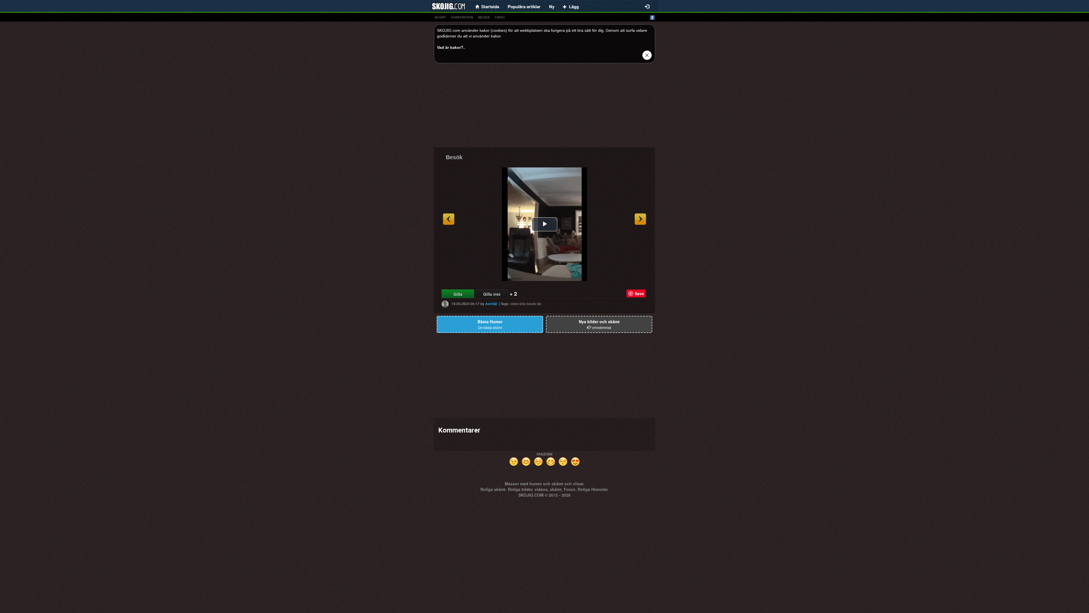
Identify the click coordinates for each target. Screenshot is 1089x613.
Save (639, 293)
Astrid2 (491, 303)
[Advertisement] (544, 107)
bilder (484, 17)
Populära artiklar (524, 6)
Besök (454, 157)
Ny (551, 6)
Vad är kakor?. (451, 47)
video (500, 17)
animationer (462, 17)
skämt (440, 17)
